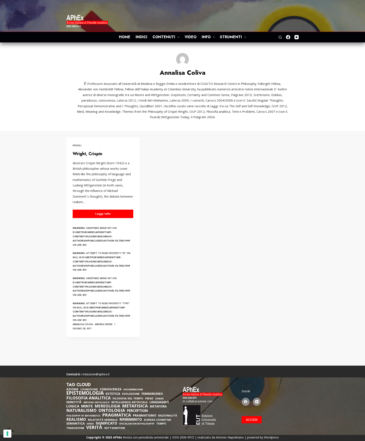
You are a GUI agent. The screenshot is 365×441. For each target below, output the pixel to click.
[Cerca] (280, 37)
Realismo (76, 420)
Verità (94, 428)
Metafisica (135, 406)
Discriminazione (133, 390)
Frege (149, 399)
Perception (137, 411)
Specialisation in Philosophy (136, 424)
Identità (74, 402)
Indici (141, 37)
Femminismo (152, 394)
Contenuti (164, 37)
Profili (77, 146)
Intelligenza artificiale (129, 402)
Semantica (75, 424)
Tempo (161, 424)
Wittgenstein (114, 428)
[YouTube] (296, 37)
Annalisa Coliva (83, 325)
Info (206, 37)
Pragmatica (116, 415)
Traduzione (75, 428)
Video (190, 37)
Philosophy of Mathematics (83, 416)
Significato (106, 424)
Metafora (158, 406)
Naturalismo (81, 411)
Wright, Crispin (87, 154)
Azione (72, 389)
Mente (87, 407)
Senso (90, 424)
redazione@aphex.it (96, 374)
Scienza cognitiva (157, 420)
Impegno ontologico (96, 403)
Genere (159, 399)
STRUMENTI (231, 37)
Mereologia (107, 407)
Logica (72, 407)
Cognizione (89, 389)
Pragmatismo (144, 416)
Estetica (113, 394)
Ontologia (111, 411)
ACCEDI (251, 419)
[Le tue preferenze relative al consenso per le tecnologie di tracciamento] (7, 434)
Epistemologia (85, 393)
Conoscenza (110, 389)
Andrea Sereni (103, 325)
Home (124, 37)
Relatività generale (103, 420)
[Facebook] (288, 37)
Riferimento (131, 420)
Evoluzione (131, 394)
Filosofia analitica (88, 398)
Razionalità (167, 416)
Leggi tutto (104, 214)
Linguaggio (159, 402)
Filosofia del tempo (128, 399)
